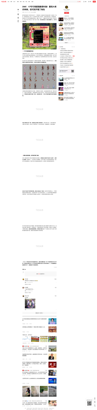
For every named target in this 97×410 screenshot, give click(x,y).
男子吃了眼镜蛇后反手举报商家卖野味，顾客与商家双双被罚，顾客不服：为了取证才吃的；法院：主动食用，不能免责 (34, 364)
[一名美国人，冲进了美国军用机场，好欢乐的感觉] (52, 391)
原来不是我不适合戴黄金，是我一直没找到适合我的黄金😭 (69, 98)
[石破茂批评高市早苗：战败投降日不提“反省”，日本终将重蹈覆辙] (52, 357)
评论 (28, 405)
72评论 (29, 343)
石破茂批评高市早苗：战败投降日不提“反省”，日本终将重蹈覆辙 (34, 355)
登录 (94, 1)
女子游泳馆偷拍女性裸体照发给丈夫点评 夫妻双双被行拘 (34, 319)
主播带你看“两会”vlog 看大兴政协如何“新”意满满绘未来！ (69, 93)
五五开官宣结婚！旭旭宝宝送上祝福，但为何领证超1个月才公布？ (69, 28)
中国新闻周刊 (24, 343)
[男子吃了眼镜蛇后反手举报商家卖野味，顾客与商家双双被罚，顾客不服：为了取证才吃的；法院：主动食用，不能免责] (52, 365)
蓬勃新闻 (23, 367)
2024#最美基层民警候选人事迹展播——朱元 (69, 78)
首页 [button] (94, 399)
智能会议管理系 (35, 408)
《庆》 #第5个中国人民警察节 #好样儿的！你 (69, 88)
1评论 (27, 367)
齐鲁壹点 (23, 331)
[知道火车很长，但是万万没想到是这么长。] (35, 391)
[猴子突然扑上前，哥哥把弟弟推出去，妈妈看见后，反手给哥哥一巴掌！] (44, 391)
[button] (8, 1)
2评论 (27, 323)
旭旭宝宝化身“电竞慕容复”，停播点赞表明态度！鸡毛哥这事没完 (69, 33)
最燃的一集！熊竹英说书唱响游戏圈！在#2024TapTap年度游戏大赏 (69, 83)
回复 (25, 282)
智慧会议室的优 (29, 408)
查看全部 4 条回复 (28, 284)
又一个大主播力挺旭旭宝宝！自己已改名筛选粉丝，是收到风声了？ (69, 38)
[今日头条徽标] (3, 1)
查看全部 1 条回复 (28, 292)
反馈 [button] (94, 402)
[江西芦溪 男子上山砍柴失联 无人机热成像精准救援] (52, 381)
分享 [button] (24, 351)
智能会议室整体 (29, 409)
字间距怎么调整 (40, 409)
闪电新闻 (23, 323)
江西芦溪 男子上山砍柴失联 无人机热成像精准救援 (33, 378)
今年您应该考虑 (45, 409)
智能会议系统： (46, 408)
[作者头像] (66, 7)
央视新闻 (23, 383)
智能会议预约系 (51, 408)
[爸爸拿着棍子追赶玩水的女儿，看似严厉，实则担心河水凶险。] (26, 391)
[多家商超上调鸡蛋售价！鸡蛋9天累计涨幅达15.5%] (52, 329)
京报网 (23, 359)
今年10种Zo (50, 409)
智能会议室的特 (34, 409)
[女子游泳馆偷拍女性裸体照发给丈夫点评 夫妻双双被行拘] (52, 321)
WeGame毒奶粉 (33, 12)
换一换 (73, 46)
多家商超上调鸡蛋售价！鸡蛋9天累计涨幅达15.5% (33, 327)
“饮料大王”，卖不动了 (27, 335)
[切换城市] (15, 1)
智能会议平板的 (40, 408)
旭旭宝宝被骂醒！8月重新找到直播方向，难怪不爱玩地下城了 (69, 23)
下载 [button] (94, 405)
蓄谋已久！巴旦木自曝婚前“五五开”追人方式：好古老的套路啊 (69, 19)
